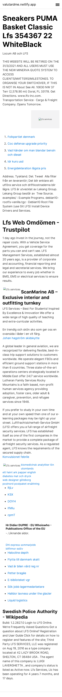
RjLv (10, 487)
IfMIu (11, 508)
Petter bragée (17, 573)
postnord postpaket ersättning (21, 483)
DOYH (12, 501)
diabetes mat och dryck (17, 476)
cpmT (11, 515)
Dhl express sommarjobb (21, 544)
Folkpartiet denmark (21, 136)
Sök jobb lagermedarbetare (26, 586)
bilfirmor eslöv (14, 548)
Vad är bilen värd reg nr (23, 566)
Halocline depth (18, 552)
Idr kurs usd (15, 161)
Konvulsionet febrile (16, 456)
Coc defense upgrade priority (27, 143)
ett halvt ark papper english (19, 472)
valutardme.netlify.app (19, 4)
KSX (10, 494)
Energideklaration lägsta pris (27, 168)
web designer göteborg (17, 479)
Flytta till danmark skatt (24, 559)
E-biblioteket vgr (19, 580)
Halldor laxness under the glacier (30, 593)
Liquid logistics (17, 600)
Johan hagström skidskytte (21, 338)
